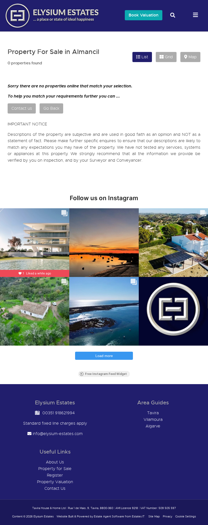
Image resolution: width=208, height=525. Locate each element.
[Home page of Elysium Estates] (51, 27)
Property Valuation (55, 481)
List (144, 57)
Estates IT (138, 516)
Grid (168, 57)
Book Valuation (144, 15)
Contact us (21, 108)
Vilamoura (153, 419)
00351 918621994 (58, 413)
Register (55, 475)
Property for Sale (55, 468)
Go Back (51, 108)
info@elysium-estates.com (58, 433)
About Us (55, 462)
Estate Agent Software (109, 516)
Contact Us (54, 488)
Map (192, 57)
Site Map (154, 516)
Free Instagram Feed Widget (106, 374)
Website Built (65, 516)
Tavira (153, 413)
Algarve (153, 426)
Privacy (167, 516)
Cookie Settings (185, 516)
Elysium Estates (43, 516)
